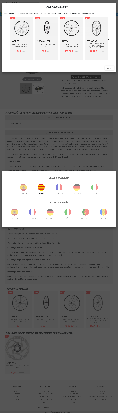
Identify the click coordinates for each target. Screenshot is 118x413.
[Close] (113, 174)
